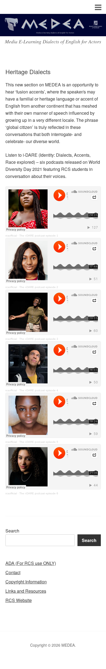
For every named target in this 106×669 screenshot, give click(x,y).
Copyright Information (26, 582)
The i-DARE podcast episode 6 (38, 493)
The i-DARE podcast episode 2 (38, 287)
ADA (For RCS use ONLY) (30, 563)
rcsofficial (11, 235)
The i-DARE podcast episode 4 (38, 390)
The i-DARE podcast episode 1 (38, 235)
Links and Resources (25, 591)
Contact (12, 572)
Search (12, 531)
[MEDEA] (53, 31)
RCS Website (18, 600)
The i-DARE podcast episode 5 (38, 441)
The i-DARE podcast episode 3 (38, 338)
